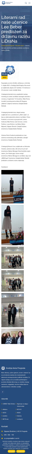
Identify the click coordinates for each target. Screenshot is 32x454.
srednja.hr (20, 419)
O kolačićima (20, 451)
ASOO (19, 412)
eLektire (5, 416)
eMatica (5, 409)
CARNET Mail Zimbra (9, 404)
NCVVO (19, 409)
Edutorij (19, 416)
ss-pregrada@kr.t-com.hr (11, 438)
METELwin (6, 419)
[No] (30, 446)
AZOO (4, 412)
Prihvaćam (11, 451)
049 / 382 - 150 (9, 435)
